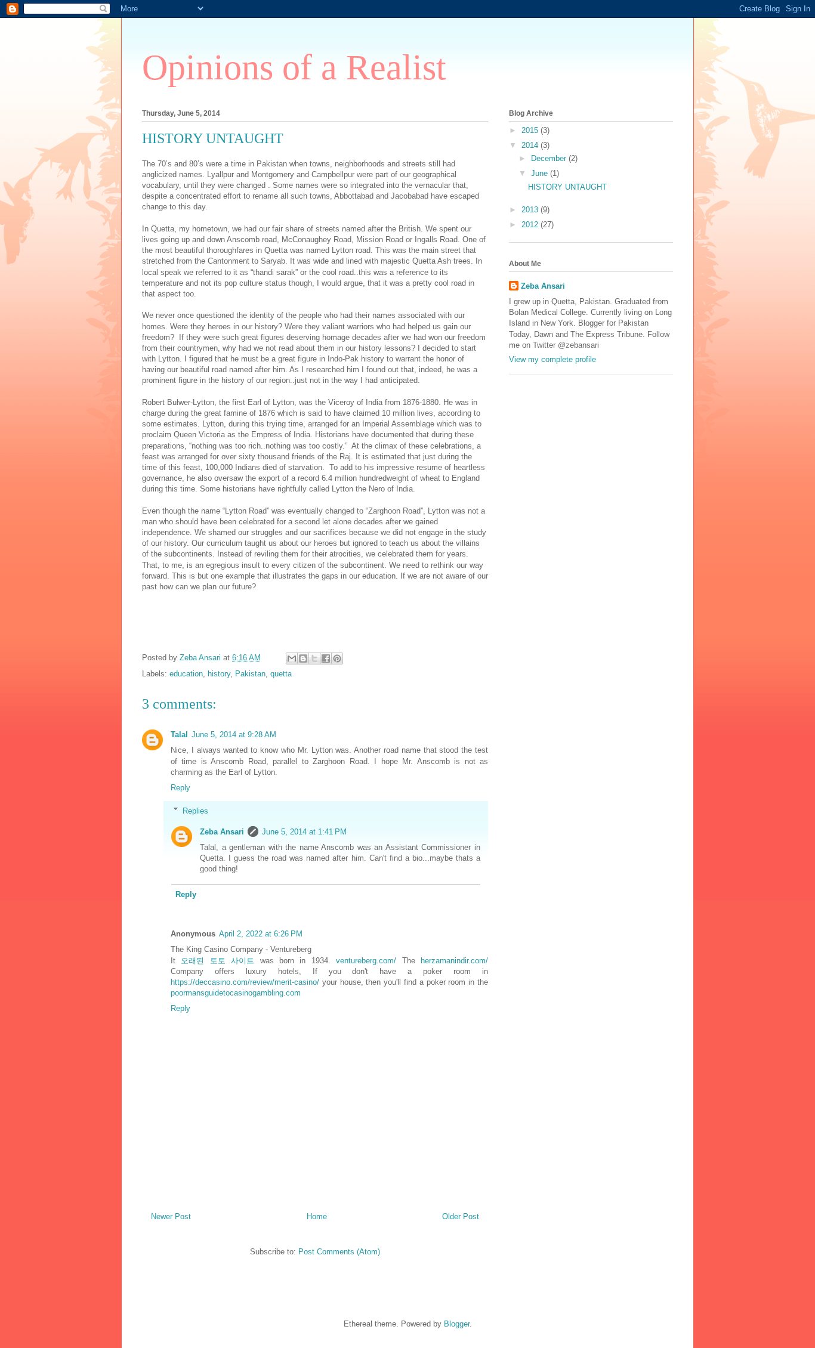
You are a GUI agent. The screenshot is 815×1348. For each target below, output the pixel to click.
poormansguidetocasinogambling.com (236, 992)
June (540, 173)
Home (317, 1216)
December (550, 158)
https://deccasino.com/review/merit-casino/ (245, 982)
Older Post (460, 1216)
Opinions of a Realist (294, 67)
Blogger (457, 1323)
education (186, 673)
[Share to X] (314, 658)
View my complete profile (552, 359)
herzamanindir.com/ (454, 960)
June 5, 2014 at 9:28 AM (234, 734)
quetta (281, 673)
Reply (180, 787)
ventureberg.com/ (366, 960)
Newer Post (171, 1216)
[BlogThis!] (303, 658)
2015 (531, 130)
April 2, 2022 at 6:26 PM (260, 933)
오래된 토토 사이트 (217, 960)
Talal (179, 734)
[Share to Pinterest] (337, 658)
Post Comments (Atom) (339, 1251)
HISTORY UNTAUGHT (567, 187)
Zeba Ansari (222, 831)
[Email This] (292, 658)
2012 (531, 224)
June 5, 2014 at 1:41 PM (304, 831)
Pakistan (250, 673)
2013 (531, 209)
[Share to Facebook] (326, 658)
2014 (531, 145)
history (219, 673)
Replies (195, 810)
